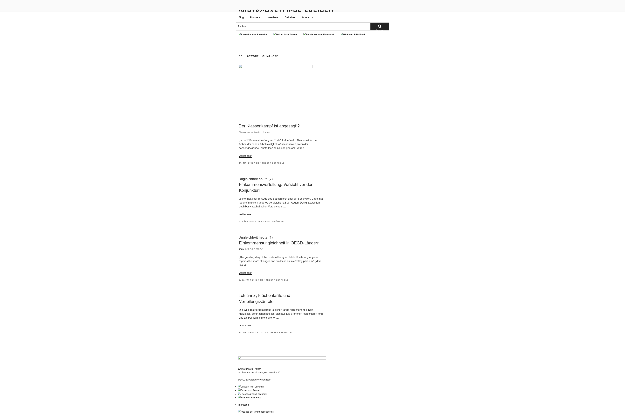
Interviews (272, 17)
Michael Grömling (273, 221)
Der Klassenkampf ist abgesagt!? (269, 128)
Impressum (244, 404)
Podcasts (255, 17)
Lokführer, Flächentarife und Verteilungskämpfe (264, 298)
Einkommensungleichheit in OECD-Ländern (279, 243)
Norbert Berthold (272, 163)
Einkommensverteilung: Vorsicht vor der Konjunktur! (275, 184)
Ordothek (290, 17)
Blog (241, 17)
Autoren (305, 17)
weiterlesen (245, 156)
